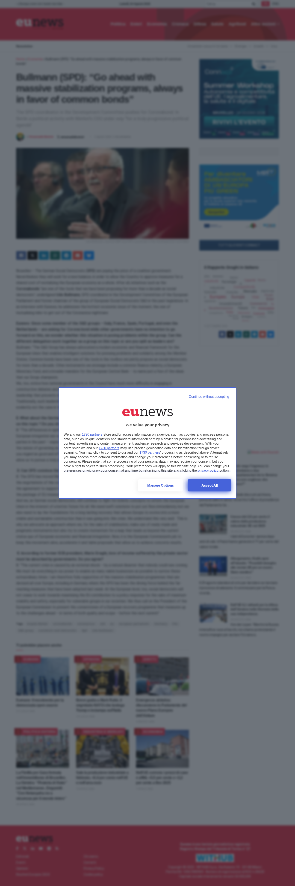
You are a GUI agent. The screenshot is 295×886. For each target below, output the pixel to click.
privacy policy (208, 470)
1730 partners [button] (92, 434)
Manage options (160, 485)
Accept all (209, 485)
